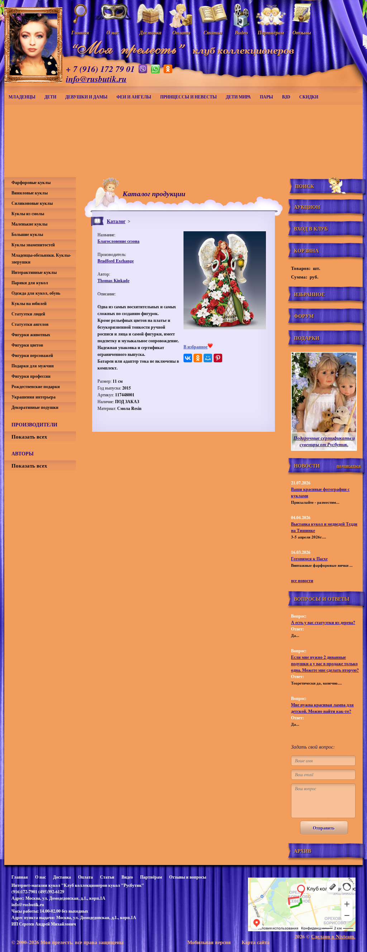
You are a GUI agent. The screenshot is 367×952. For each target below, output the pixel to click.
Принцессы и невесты (188, 97)
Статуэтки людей (28, 314)
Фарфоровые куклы (31, 182)
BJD (286, 97)
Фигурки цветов (27, 345)
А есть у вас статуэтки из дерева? (323, 622)
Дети (50, 97)
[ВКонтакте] (188, 358)
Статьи (107, 877)
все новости (302, 581)
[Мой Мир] (208, 358)
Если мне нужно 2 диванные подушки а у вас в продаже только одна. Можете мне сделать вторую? (325, 663)
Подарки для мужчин (32, 366)
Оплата (85, 877)
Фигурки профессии (31, 376)
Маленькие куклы (29, 224)
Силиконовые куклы (32, 203)
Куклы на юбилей (29, 303)
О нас (40, 877)
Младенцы (22, 97)
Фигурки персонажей (32, 355)
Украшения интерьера (33, 397)
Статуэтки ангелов (29, 324)
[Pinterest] (218, 358)
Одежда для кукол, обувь (35, 293)
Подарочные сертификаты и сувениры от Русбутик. (324, 441)
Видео (127, 877)
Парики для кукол (29, 283)
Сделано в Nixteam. (333, 936)
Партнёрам (151, 877)
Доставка (62, 877)
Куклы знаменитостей (33, 245)
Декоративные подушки (34, 407)
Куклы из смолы (27, 214)
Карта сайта (256, 942)
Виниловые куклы (29, 193)
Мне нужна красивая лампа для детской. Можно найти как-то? (322, 708)
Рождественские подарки (35, 386)
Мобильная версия (209, 942)
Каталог (116, 221)
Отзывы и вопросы (187, 877)
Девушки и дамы (86, 97)
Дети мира (238, 97)
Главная (19, 877)
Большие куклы (27, 234)
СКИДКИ (308, 97)
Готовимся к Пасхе (309, 559)
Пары (266, 97)
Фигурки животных (30, 335)
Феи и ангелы (133, 97)
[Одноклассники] (198, 358)
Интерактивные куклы (34, 272)
